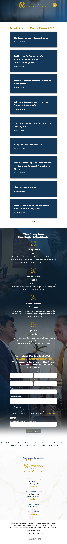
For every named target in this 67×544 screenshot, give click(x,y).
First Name (13, 372)
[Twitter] (25, 471)
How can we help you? (16, 396)
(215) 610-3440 (33, 460)
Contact (63, 443)
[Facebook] (38, 471)
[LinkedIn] (29, 471)
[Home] (33, 5)
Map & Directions (33, 486)
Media (7, 443)
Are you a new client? (16, 388)
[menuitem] (26, 534)
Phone (12, 380)
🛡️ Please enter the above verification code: (23, 421)
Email (35, 380)
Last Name (37, 372)
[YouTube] (42, 471)
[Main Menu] (11, 5)
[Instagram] (33, 471)
